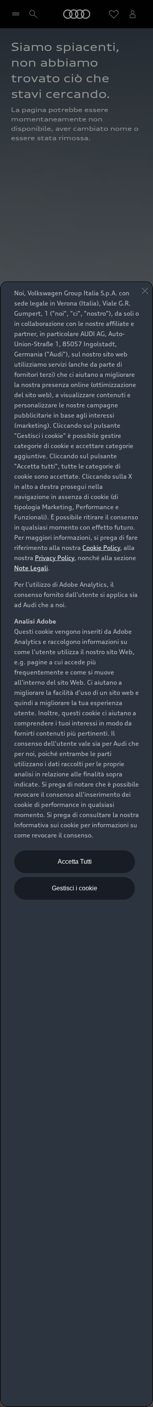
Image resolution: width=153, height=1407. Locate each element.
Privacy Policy (54, 558)
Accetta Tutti (75, 861)
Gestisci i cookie (74, 888)
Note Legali (31, 568)
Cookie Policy (101, 548)
